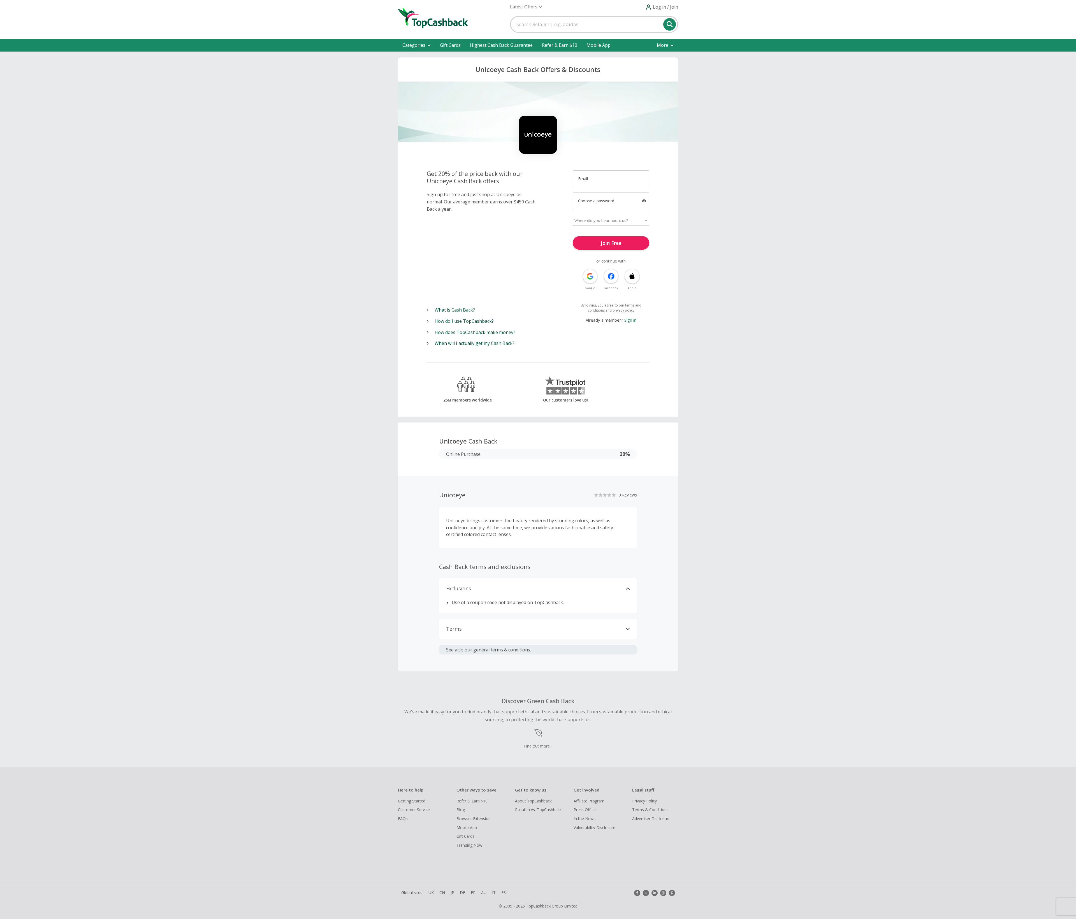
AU (483, 892)
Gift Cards (450, 45)
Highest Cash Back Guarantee (501, 45)
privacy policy (623, 310)
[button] (526, 6)
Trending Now (469, 845)
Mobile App (598, 45)
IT (494, 892)
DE (462, 892)
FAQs (403, 818)
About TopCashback (533, 801)
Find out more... (538, 746)
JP (452, 892)
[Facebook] (637, 893)
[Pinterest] (672, 893)
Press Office (585, 809)
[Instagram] (663, 893)
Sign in (630, 320)
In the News (584, 818)
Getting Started (411, 801)
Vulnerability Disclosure (594, 827)
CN (442, 892)
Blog (460, 809)
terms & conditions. (511, 650)
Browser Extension (473, 818)
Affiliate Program (589, 801)
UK (431, 892)
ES (503, 892)
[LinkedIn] (654, 893)
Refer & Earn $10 (559, 45)
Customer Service (414, 809)
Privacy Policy (644, 801)
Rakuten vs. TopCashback (538, 809)
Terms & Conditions (650, 809)
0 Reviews (628, 495)
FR (473, 892)
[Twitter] (646, 893)
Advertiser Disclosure (651, 818)
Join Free (611, 243)
